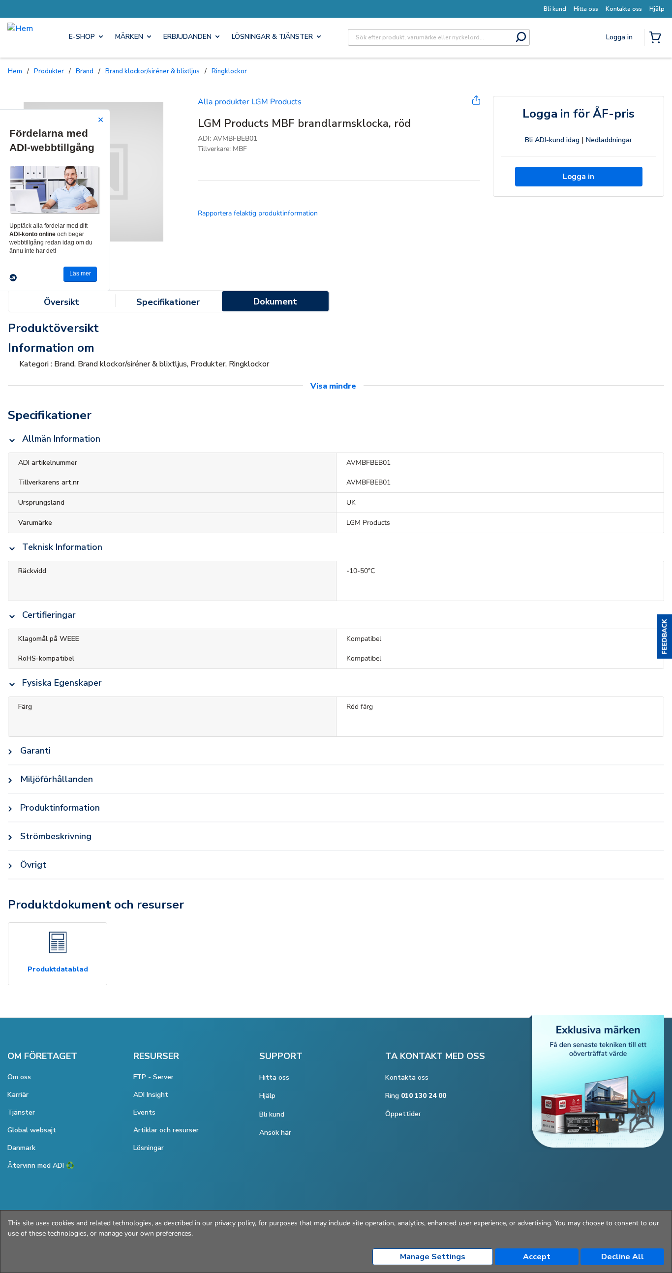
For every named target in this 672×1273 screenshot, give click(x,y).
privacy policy (234, 1223)
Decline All (622, 1256)
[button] (664, 636)
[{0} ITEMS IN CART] (657, 38)
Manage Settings (432, 1256)
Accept (536, 1256)
